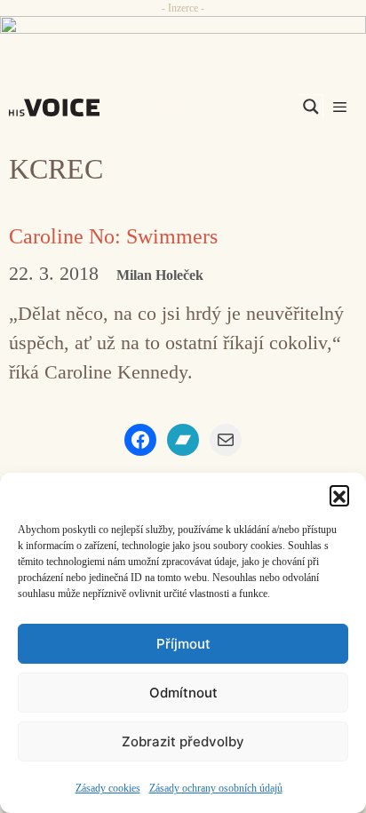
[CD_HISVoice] (183, 33)
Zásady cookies (108, 788)
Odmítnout (183, 692)
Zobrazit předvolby (183, 741)
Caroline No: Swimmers (113, 236)
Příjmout (183, 643)
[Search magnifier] (310, 106)
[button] (339, 495)
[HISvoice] (58, 107)
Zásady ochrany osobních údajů (215, 788)
